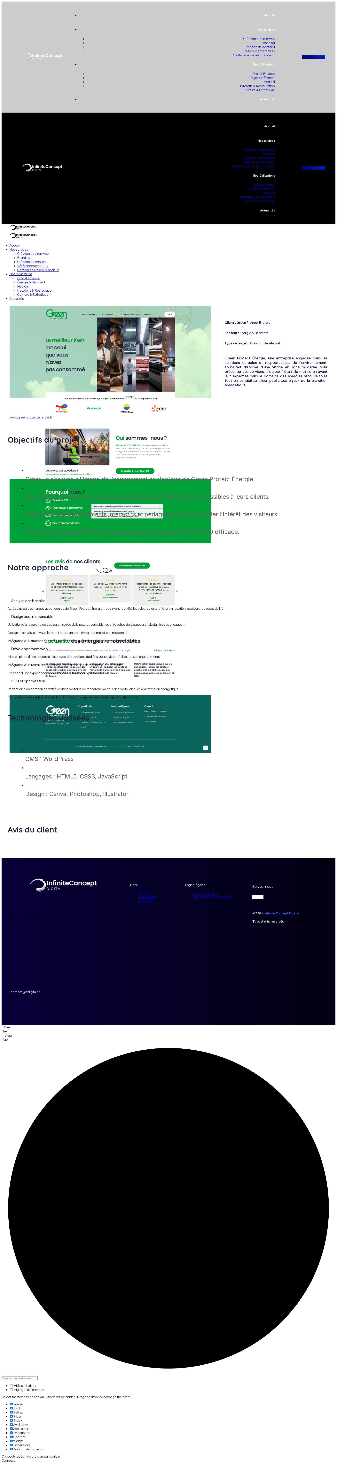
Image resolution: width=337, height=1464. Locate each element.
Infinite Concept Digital (282, 913)
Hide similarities (24, 1386)
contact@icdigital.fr (25, 992)
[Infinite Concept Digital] (20, 230)
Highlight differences (28, 1390)
